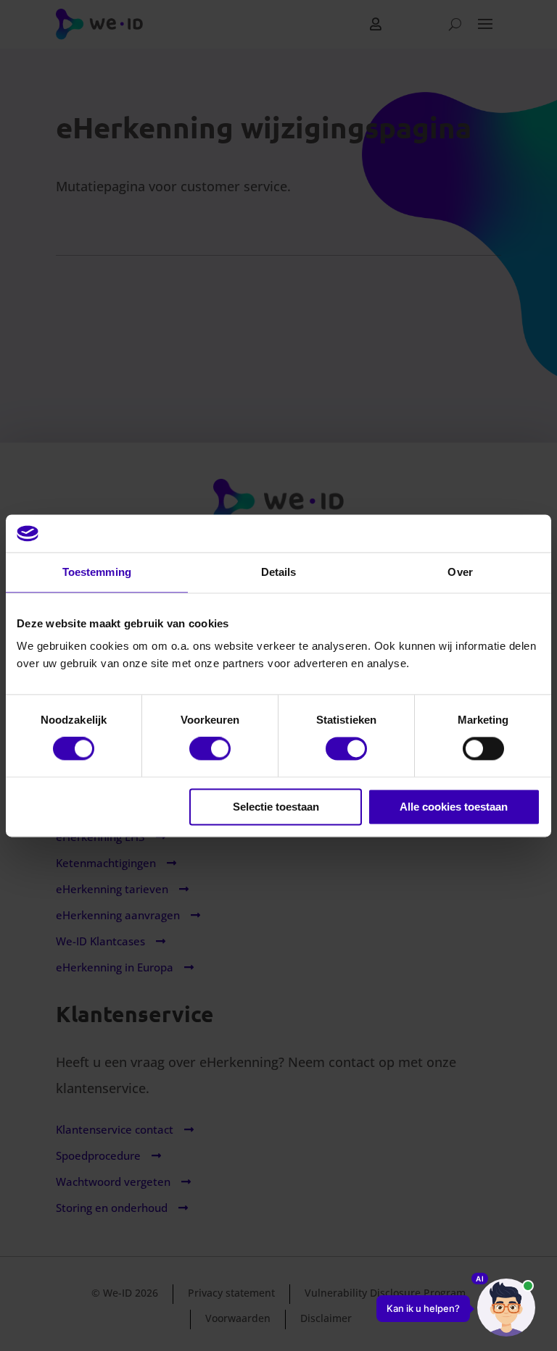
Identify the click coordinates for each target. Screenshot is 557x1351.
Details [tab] (279, 572)
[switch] (210, 749)
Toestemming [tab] (96, 572)
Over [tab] (459, 572)
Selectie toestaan (276, 806)
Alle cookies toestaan (454, 806)
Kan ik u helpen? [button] (423, 1308)
